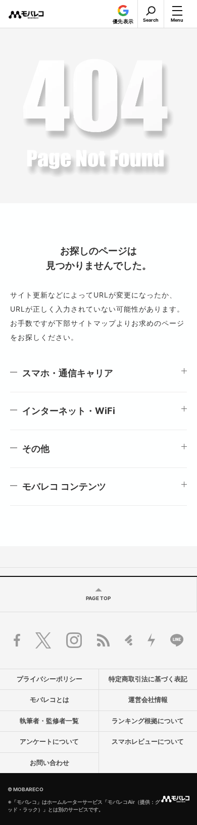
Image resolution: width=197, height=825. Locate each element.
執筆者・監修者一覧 (49, 721)
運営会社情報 (148, 699)
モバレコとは (49, 699)
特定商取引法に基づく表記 (148, 679)
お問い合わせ (49, 763)
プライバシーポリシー (49, 679)
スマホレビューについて (148, 741)
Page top (98, 598)
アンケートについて (49, 741)
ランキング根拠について (148, 721)
